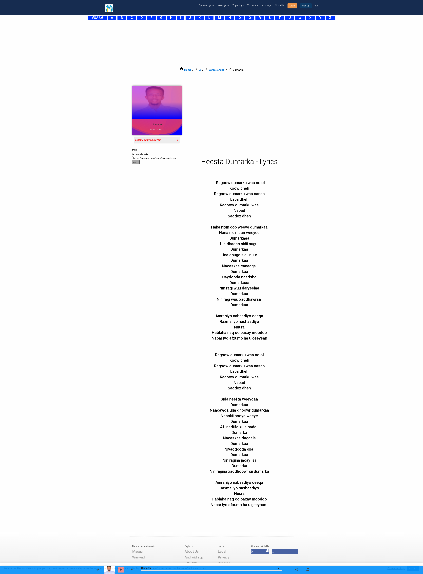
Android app (194, 557)
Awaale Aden (217, 69)
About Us (279, 5)
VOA (97, 18)
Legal (222, 552)
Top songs (238, 5)
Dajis (134, 149)
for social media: (140, 154)
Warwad (138, 557)
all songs (266, 5)
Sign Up (305, 6)
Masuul (137, 552)
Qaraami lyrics (206, 5)
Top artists (252, 5)
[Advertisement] (203, 43)
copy (135, 162)
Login (292, 6)
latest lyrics (223, 5)
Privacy (223, 557)
